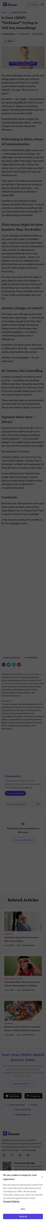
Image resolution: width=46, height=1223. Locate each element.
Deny (23, 1209)
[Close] (42, 1177)
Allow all (23, 1216)
